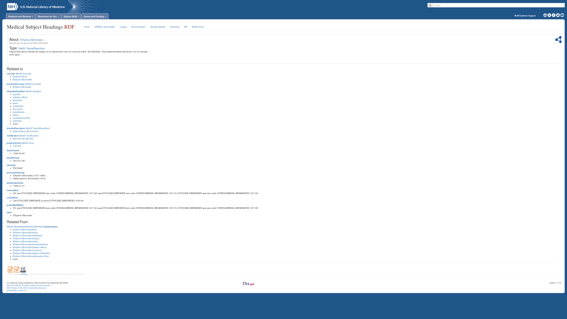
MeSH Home (198, 26)
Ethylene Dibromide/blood (25, 229)
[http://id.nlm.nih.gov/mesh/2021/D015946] (43, 39)
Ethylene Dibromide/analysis (26, 238)
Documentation (138, 26)
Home (87, 26)
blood (15, 103)
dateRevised (13, 157)
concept (11, 73)
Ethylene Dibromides (22, 79)
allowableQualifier (16, 91)
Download (174, 26)
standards (17, 100)
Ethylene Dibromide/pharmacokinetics (30, 244)
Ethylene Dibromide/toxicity (25, 241)
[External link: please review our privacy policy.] (554, 14)
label (9, 212)
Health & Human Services (40, 285)
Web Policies (12, 288)
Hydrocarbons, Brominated (25, 131)
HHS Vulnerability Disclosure (34, 288)
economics (18, 109)
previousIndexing (16, 172)
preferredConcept (16, 83)
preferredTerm (14, 142)
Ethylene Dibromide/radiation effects (29, 247)
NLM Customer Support (525, 15)
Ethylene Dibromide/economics (27, 250)
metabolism (18, 106)
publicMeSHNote (15, 205)
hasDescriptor (51, 226)
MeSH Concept (23, 73)
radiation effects (20, 97)
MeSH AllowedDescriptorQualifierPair (25, 226)
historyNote (13, 190)
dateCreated (13, 150)
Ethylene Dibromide (31, 39)
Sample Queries (157, 26)
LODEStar (23, 274)
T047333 (17, 145)
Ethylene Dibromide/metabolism (27, 235)
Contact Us (21, 290)
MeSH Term (27, 142)
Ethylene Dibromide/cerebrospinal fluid (31, 256)
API (185, 26)
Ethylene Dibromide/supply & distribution (31, 253)
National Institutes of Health (18, 285)
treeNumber (12, 135)
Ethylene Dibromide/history (25, 232)
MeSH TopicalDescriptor (32, 48)
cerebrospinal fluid (21, 117)
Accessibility (12, 290)
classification (19, 111)
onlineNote (12, 197)
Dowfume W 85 (20, 76)
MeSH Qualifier (33, 91)
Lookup (123, 26)
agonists (17, 94)
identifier (11, 165)
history (16, 114)
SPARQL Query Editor (104, 26)
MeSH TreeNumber (29, 135)
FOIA (20, 288)
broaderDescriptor (16, 128)
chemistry (17, 120)
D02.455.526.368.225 (23, 138)
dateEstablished (15, 182)
